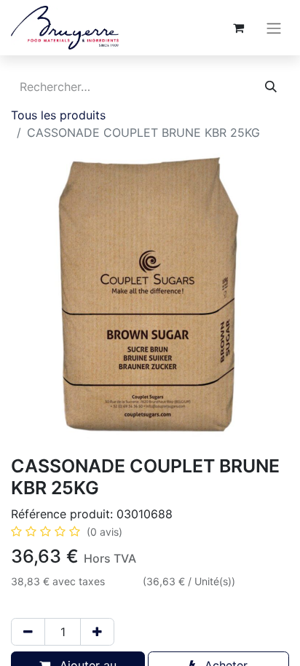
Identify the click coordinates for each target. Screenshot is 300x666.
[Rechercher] (271, 86)
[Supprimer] (28, 632)
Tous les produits (58, 115)
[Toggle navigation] (273, 28)
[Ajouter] (97, 632)
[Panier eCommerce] (238, 27)
